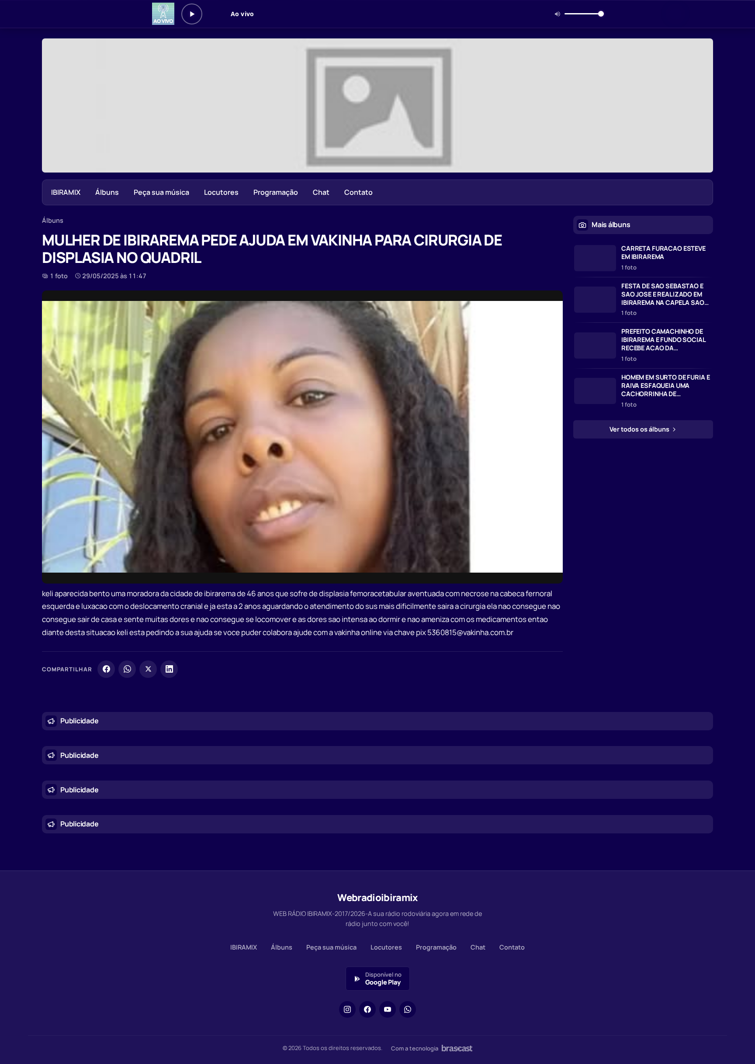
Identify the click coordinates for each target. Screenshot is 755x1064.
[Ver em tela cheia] (548, 305)
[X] (148, 669)
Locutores (221, 192)
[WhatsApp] (127, 669)
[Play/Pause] (191, 13)
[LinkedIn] (169, 669)
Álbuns (107, 192)
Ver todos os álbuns (640, 429)
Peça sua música (161, 192)
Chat (321, 192)
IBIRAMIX (65, 192)
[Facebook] (106, 669)
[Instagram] (347, 1009)
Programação (275, 192)
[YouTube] (387, 1009)
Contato (358, 192)
